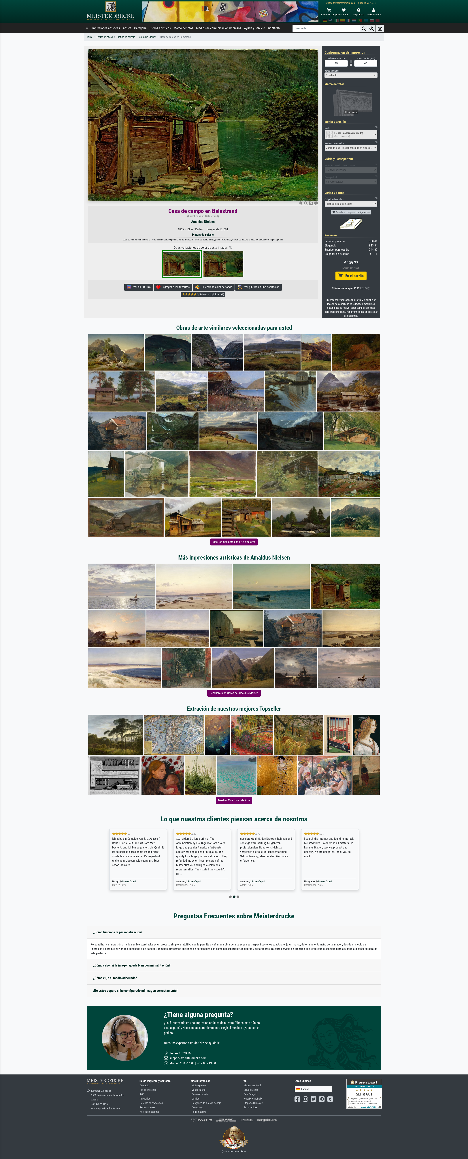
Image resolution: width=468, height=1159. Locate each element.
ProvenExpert (356, 881)
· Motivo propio (198, 1085)
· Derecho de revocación (151, 1103)
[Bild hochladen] (380, 28)
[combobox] (351, 75)
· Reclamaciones (147, 1107)
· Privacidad (144, 1098)
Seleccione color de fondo (215, 287)
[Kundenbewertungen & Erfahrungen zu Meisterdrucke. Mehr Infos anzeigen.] (364, 1093)
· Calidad (195, 1098)
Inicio (90, 37)
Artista (127, 28)
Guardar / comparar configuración (352, 212)
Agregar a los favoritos (175, 287)
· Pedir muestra (198, 1111)
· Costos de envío (199, 1094)
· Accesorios (197, 1107)
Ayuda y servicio (254, 28)
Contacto (274, 28)
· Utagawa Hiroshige (253, 1103)
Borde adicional (331, 70)
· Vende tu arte (198, 1089)
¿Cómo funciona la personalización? (118, 932)
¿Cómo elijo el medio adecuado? (115, 978)
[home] (87, 28)
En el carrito (353, 276)
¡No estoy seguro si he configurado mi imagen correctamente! (135, 990)
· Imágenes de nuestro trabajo (206, 1103)
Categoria (140, 28)
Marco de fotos (183, 28)
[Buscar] (364, 28)
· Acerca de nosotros (149, 1111)
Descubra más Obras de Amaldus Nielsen (234, 693)
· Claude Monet (250, 1089)
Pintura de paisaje (126, 37)
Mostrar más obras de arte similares (234, 542)
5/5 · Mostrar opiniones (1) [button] (210, 294)
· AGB (141, 1094)
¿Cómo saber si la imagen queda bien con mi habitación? (132, 965)
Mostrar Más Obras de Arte (234, 800)
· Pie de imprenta (147, 1089)
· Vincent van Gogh (252, 1085)
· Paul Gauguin (250, 1094)
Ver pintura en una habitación (260, 287)
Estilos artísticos (160, 28)
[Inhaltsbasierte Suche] (371, 28)
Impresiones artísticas (105, 28)
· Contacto (144, 1085)
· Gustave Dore (250, 1107)
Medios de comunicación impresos (218, 28)
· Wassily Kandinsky (252, 1098)
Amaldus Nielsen (147, 37)
